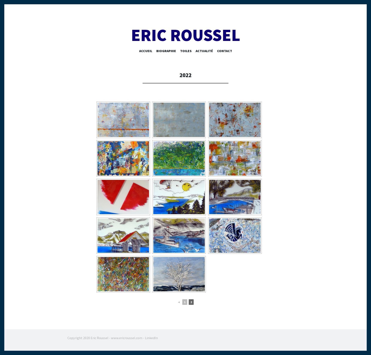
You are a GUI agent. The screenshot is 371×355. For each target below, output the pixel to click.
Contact (224, 51)
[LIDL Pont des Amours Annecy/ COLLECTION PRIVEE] (235, 197)
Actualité (204, 51)
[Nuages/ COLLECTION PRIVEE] (179, 120)
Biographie (166, 51)
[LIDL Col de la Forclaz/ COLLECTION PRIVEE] (179, 197)
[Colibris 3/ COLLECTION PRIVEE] (123, 274)
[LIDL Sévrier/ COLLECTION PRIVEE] (123, 197)
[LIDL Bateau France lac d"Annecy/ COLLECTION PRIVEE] (179, 235)
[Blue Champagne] (235, 120)
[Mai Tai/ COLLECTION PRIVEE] (235, 158)
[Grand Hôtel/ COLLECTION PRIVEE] (123, 158)
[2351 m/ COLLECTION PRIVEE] (179, 158)
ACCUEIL (145, 51)
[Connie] (235, 235)
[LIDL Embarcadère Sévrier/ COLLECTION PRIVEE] (123, 235)
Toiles (186, 51)
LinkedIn (151, 338)
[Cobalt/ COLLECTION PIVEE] (123, 120)
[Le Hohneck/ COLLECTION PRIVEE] (179, 274)
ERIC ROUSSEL (185, 35)
